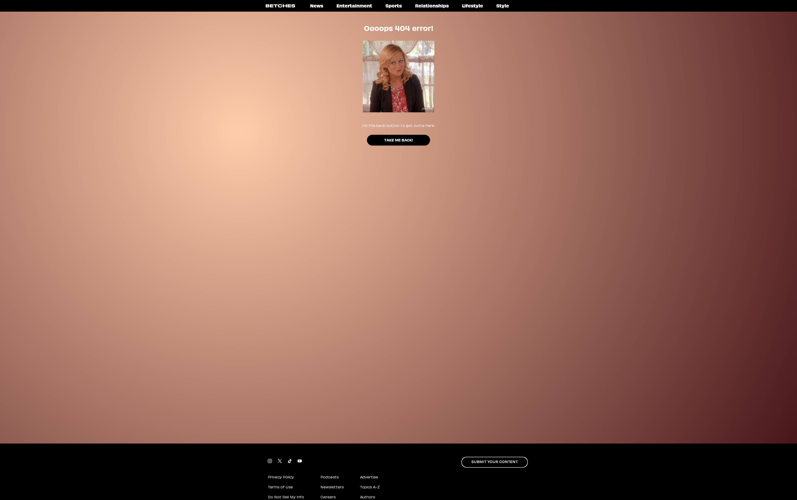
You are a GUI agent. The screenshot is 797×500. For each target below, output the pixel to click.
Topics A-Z (370, 487)
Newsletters (332, 487)
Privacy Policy (281, 477)
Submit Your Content (494, 462)
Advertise (369, 477)
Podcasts (329, 477)
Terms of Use (280, 487)
